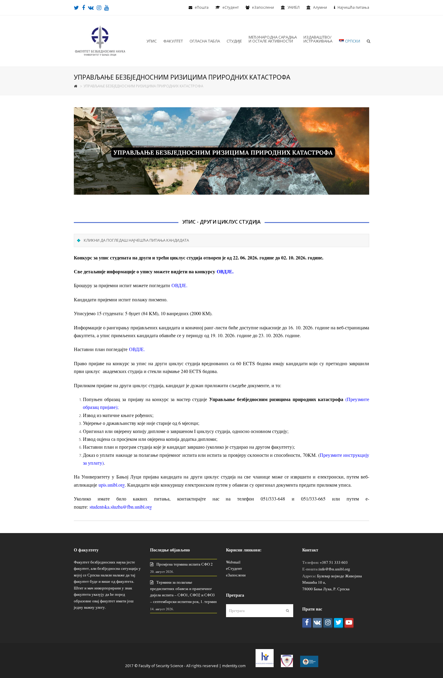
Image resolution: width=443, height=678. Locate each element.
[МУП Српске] (287, 665)
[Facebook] (306, 623)
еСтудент (234, 568)
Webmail (233, 562)
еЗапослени (263, 7)
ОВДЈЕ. (225, 271)
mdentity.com (234, 665)
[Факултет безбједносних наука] (100, 40)
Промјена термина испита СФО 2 (184, 564)
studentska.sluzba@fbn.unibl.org (121, 507)
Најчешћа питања (353, 7)
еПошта (202, 7)
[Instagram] (327, 623)
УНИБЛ (293, 7)
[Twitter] (338, 623)
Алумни (320, 7)
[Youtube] (348, 623)
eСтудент (230, 7)
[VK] (317, 623)
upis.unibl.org (112, 485)
